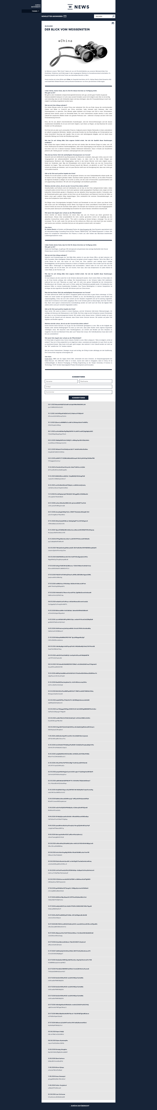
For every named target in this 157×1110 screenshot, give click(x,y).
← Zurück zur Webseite (35, 6)
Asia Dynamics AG (86, 229)
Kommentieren (78, 398)
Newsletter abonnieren (52, 16)
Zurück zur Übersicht (80, 1106)
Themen (34, 11)
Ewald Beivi (48, 359)
